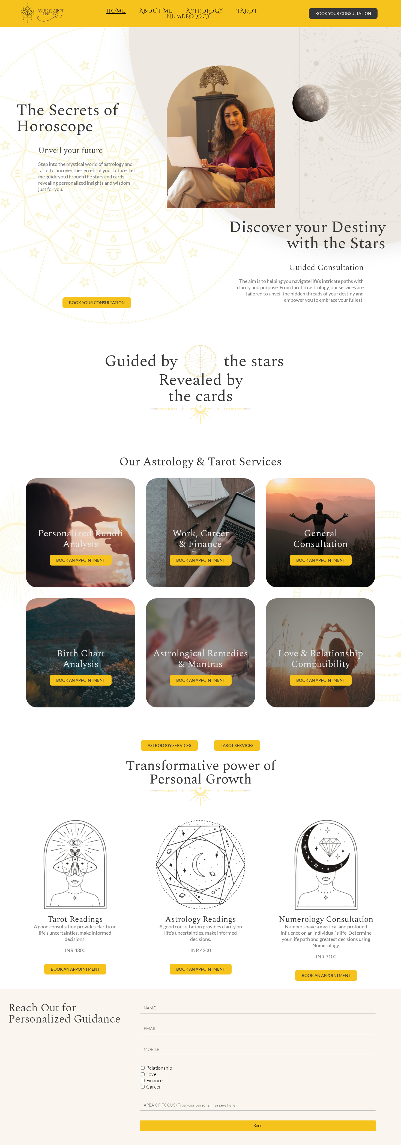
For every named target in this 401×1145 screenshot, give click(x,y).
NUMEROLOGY (189, 16)
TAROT (247, 11)
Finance (154, 1080)
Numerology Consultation (326, 919)
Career (153, 1087)
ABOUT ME (156, 11)
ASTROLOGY (204, 11)
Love (151, 1074)
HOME (116, 11)
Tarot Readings (75, 919)
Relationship (159, 1068)
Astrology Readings (200, 919)
